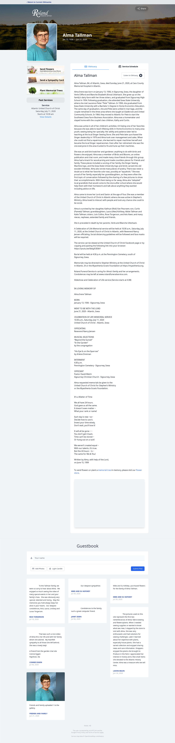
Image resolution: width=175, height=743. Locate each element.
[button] (45, 686)
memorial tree (104, 470)
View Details (45, 117)
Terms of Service (94, 732)
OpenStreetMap (90, 736)
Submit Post (137, 568)
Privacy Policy (80, 732)
